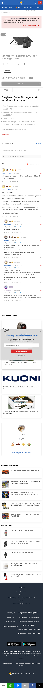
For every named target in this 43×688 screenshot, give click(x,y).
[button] (21, 335)
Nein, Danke (21, 355)
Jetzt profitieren (21, 351)
